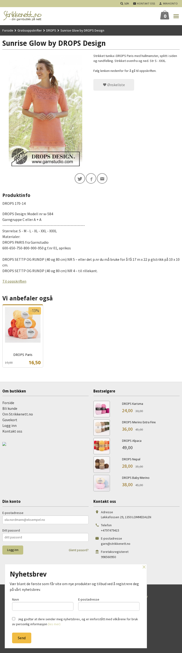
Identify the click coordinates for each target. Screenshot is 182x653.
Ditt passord (11, 530)
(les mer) (54, 624)
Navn (15, 599)
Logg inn (9, 425)
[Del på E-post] (102, 178)
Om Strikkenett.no (17, 414)
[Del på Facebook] (91, 178)
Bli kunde (9, 408)
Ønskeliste (116, 84)
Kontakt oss (12, 431)
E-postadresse (12, 513)
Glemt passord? (79, 550)
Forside (7, 30)
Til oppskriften (14, 281)
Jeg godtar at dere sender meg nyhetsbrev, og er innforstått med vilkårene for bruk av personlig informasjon (75, 621)
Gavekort (9, 419)
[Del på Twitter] (80, 178)
